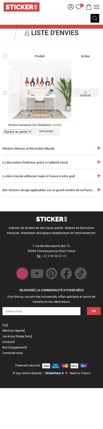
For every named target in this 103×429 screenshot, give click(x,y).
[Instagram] (22, 273)
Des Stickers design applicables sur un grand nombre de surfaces (47, 190)
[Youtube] (37, 273)
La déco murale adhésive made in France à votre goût (38, 176)
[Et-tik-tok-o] (81, 273)
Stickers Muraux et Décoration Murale (28, 148)
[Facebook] (66, 273)
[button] (89, 7)
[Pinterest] (51, 273)
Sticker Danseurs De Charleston (30, 125)
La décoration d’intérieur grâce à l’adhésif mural (35, 162)
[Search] (95, 18)
